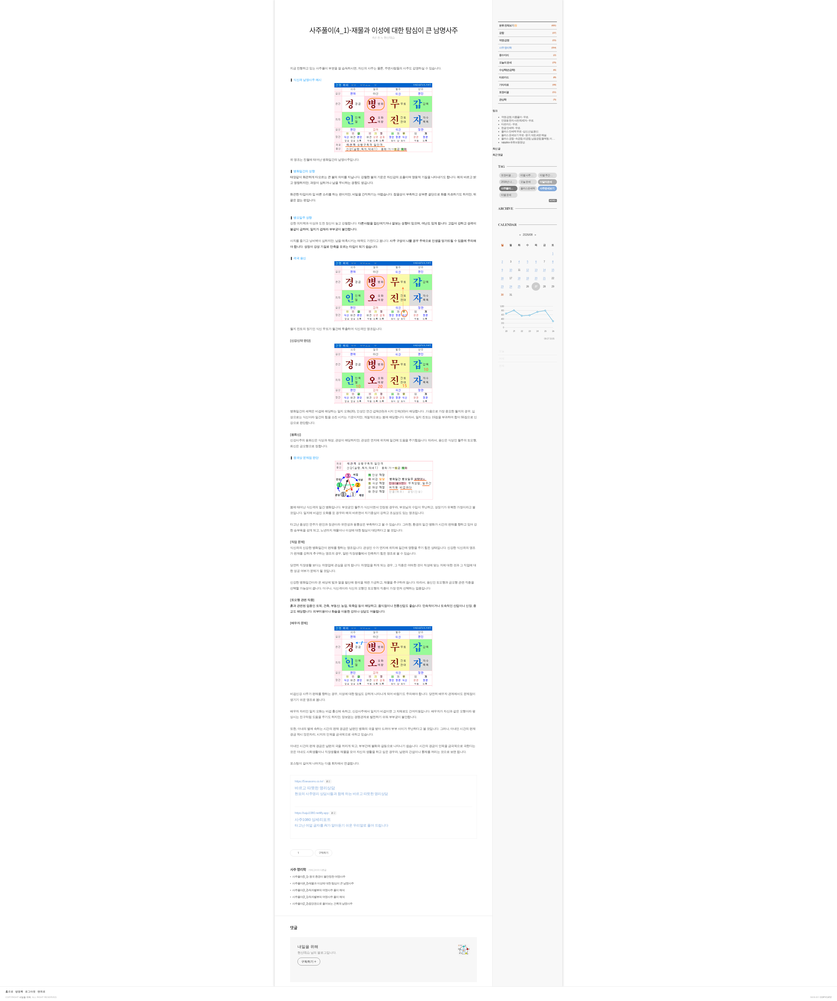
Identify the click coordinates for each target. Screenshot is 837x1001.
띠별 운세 (506, 194)
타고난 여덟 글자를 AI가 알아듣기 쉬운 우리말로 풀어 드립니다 (341, 825)
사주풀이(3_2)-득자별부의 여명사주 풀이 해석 (318, 890)
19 (527, 278)
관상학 (527, 99)
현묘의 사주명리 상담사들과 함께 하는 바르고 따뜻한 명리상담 (341, 794)
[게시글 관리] (308, 853)
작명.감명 (527, 40)
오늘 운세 (526, 181)
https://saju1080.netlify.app (311, 813)
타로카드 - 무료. (509, 124)
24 (510, 286)
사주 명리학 (298, 870)
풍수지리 (527, 55)
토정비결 (527, 92)
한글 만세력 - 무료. (511, 128)
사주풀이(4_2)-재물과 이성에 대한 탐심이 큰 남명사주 (323, 883)
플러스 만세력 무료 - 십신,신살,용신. (520, 131)
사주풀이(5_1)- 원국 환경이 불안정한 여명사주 (318, 876)
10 (510, 269)
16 (502, 278)
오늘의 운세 (527, 62)
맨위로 (41, 991)
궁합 (527, 32)
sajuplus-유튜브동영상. (513, 142)
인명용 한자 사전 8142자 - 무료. (517, 120)
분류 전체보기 (527, 25)
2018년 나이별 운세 (509, 181)
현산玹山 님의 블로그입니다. (317, 952)
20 (536, 278)
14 (544, 269)
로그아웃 (30, 991)
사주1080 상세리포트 (313, 819)
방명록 (19, 991)
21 (544, 278)
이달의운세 (546, 181)
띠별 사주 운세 (528, 175)
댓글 (294, 927)
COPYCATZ (826, 997)
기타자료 (527, 84)
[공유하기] (303, 853)
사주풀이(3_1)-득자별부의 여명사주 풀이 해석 (318, 897)
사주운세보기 (547, 188)
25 (519, 286)
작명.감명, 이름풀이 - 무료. (515, 117)
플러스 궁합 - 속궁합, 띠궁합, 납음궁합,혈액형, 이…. (528, 138)
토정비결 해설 (508, 175)
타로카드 (527, 77)
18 (519, 278)
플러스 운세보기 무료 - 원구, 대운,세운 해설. (524, 135)
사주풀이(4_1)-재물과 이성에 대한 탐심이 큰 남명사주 (383, 30)
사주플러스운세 (509, 188)
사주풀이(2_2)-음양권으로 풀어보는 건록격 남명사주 (322, 903)
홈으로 (9, 991)
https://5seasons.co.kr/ (309, 781)
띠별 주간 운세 (547, 175)
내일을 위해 (308, 947)
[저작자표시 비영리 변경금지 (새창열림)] (338, 853)
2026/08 (527, 234)
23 (502, 286)
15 (552, 269)
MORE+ (552, 200)
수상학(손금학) (527, 70)
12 (527, 269)
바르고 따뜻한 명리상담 (315, 788)
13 (536, 269)
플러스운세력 (528, 188)
